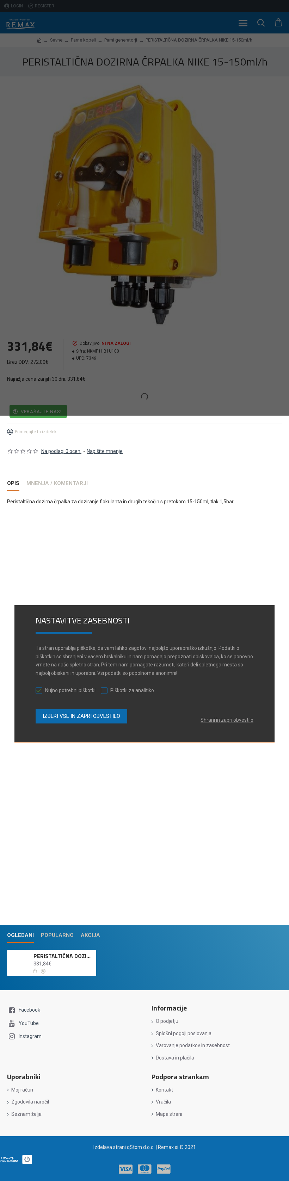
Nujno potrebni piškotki (70, 690)
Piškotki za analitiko (132, 690)
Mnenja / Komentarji (57, 483)
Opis (13, 483)
